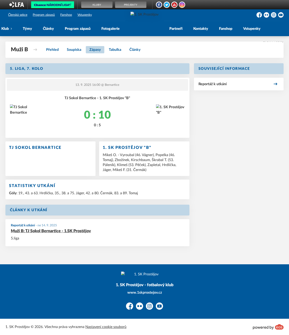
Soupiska (74, 50)
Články (48, 28)
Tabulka (115, 50)
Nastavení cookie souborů (105, 327)
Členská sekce (17, 14)
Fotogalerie (110, 28)
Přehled (52, 50)
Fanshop (66, 14)
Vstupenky (84, 14)
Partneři (175, 28)
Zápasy (95, 50)
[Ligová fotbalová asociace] (16, 6)
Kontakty (200, 28)
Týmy (27, 28)
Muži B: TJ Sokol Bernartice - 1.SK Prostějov (51, 231)
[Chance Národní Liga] (52, 5)
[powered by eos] (268, 327)
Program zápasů (44, 14)
